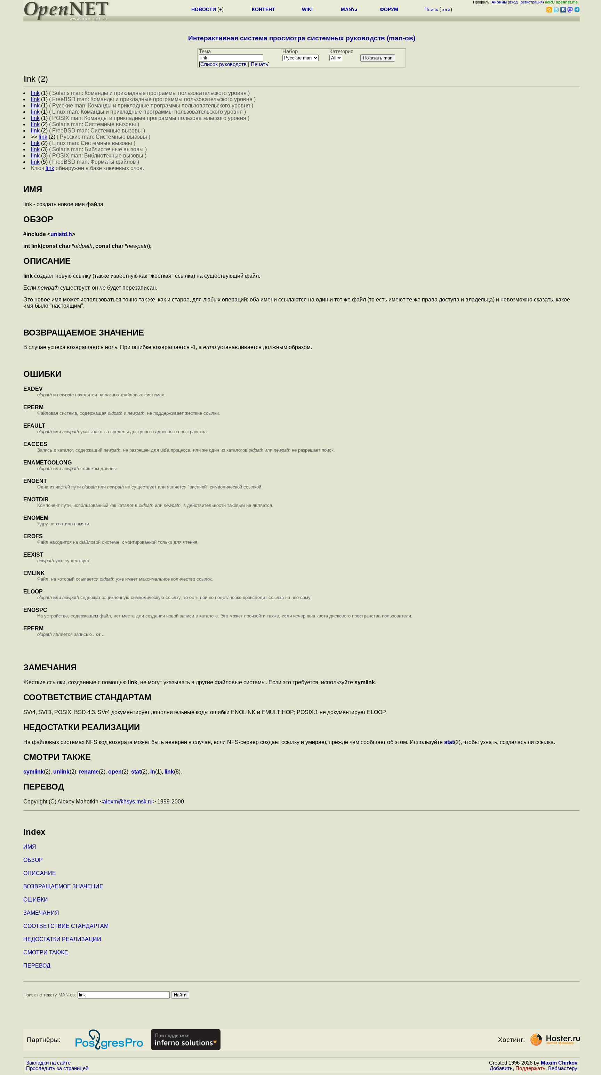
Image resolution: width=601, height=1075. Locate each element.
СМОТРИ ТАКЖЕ (45, 952)
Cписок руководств (223, 64)
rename (89, 772)
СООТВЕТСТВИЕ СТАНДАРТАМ (66, 926)
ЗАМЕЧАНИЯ (41, 913)
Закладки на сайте (48, 1063)
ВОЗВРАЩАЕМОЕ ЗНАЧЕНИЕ (63, 886)
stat (449, 742)
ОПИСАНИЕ (39, 873)
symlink (33, 772)
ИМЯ (29, 847)
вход (513, 2)
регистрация (532, 2)
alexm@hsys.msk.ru (128, 802)
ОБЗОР (33, 860)
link (169, 772)
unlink (61, 772)
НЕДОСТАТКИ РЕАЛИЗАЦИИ (62, 939)
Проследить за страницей (57, 1068)
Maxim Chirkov (559, 1063)
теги (445, 9)
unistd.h (61, 234)
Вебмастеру (562, 1068)
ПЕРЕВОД (36, 966)
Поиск (431, 9)
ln (152, 772)
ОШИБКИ (35, 900)
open (115, 772)
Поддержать (530, 1068)
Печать (259, 64)
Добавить (501, 1068)
